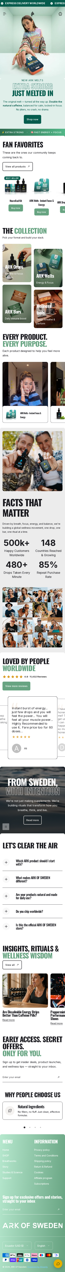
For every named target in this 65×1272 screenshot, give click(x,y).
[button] (4, 14)
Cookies (38, 1172)
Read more (8, 1020)
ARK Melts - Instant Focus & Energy (41, 203)
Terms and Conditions (46, 1155)
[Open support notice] (58, 1263)
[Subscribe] (58, 1077)
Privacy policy (42, 1149)
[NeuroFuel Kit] (16, 185)
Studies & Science (12, 1172)
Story (5, 1166)
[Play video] (25, 392)
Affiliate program (43, 1178)
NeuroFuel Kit (16, 201)
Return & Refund (43, 1166)
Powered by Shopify (38, 1267)
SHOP (5, 1155)
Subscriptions (41, 1183)
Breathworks (9, 1161)
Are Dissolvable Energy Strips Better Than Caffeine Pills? (20, 1013)
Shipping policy (42, 1161)
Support (6, 1178)
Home (5, 1149)
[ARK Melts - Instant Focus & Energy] (41, 185)
